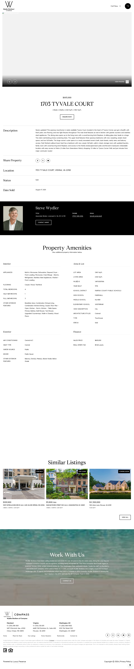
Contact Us (73, 636)
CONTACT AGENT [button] (43, 222)
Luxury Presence (19, 661)
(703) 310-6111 (39, 626)
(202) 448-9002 (66, 626)
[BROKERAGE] (129, 635)
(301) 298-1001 (14, 626)
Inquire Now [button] (67, 117)
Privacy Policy (125, 661)
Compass (51, 640)
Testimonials (60, 636)
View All (125, 517)
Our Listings (31, 636)
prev (9, 81)
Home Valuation (46, 636)
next (15, 81)
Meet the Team (17, 636)
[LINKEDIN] (118, 635)
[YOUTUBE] (123, 635)
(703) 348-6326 (77, 216)
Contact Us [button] (67, 581)
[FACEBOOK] (108, 635)
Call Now (114, 6)
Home (5, 636)
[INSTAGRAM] (113, 635)
